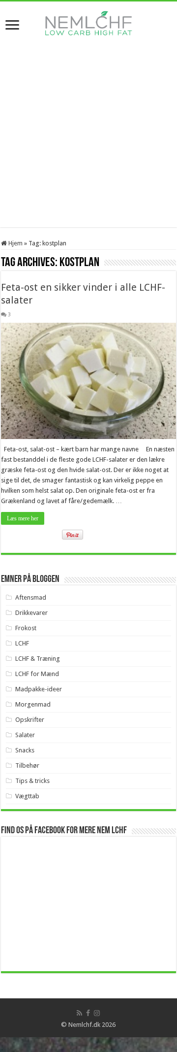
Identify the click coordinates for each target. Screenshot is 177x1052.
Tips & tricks (32, 780)
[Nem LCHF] (88, 23)
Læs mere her (22, 518)
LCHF (22, 643)
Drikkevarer (31, 612)
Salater (25, 735)
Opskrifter (29, 719)
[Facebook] (88, 1013)
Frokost (25, 628)
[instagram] (97, 1013)
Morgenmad (33, 704)
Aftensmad (30, 597)
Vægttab (27, 796)
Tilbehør (27, 765)
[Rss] (79, 1013)
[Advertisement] (88, 138)
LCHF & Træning (37, 658)
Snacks (24, 750)
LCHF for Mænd (37, 674)
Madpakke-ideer (38, 689)
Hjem (15, 243)
